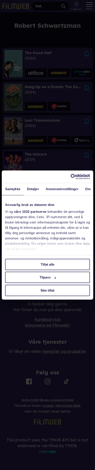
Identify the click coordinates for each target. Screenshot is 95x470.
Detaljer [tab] (33, 189)
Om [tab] (88, 189)
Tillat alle (47, 264)
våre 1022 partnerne (30, 211)
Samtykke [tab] (12, 189)
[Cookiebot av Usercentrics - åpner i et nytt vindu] (70, 177)
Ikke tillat (47, 290)
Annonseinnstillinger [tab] (62, 189)
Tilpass (45, 277)
